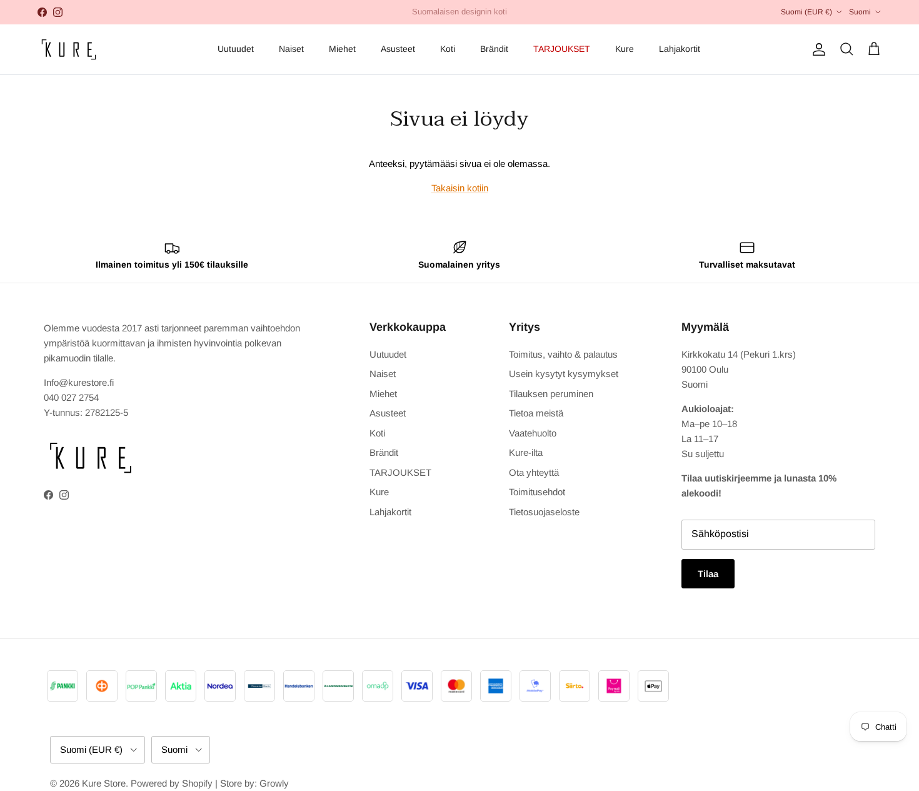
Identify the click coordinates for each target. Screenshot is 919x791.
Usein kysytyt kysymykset (563, 373)
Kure (624, 49)
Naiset (291, 49)
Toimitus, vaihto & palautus (563, 354)
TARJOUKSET (561, 49)
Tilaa (708, 573)
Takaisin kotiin (459, 188)
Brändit (494, 49)
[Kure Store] (69, 49)
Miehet (342, 49)
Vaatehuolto (532, 433)
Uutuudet (236, 49)
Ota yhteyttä (534, 472)
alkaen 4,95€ (412, 16)
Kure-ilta (526, 452)
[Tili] (816, 49)
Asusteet (398, 49)
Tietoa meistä (536, 413)
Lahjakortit (679, 49)
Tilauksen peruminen (551, 393)
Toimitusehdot (537, 491)
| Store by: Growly (252, 783)
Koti (447, 49)
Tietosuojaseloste (544, 511)
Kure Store (104, 783)
